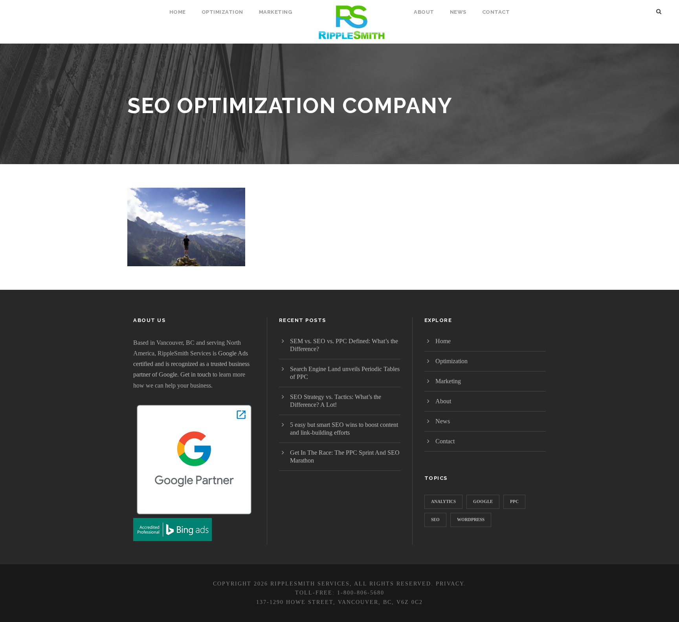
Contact (496, 12)
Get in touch (195, 374)
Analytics (443, 501)
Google (483, 501)
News (458, 12)
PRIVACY (450, 584)
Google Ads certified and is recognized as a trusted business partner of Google (191, 364)
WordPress (470, 519)
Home (177, 12)
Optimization (222, 12)
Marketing (275, 12)
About (424, 12)
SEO (435, 519)
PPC (514, 501)
